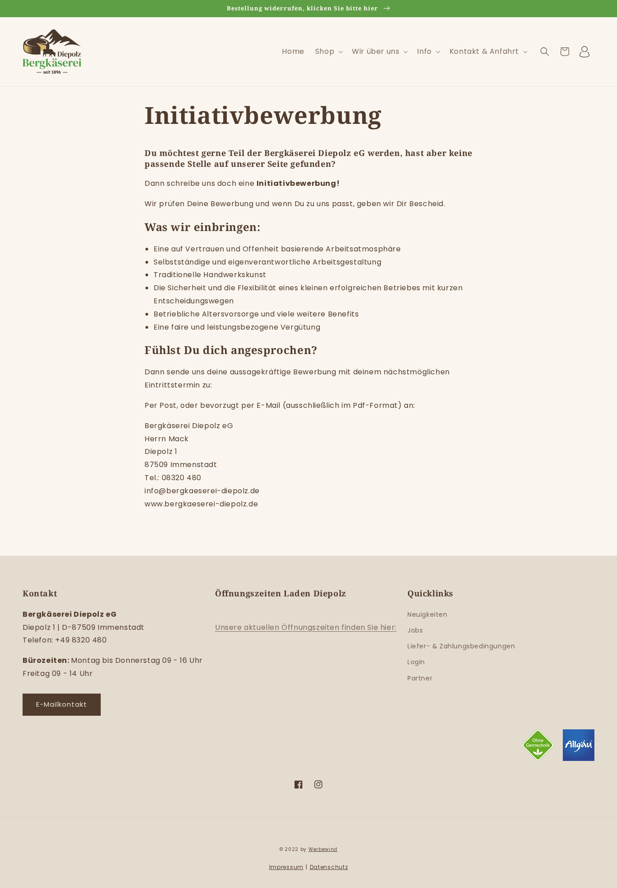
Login (416, 661)
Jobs (415, 630)
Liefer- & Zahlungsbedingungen (461, 646)
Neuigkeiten (427, 614)
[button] (328, 52)
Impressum (286, 867)
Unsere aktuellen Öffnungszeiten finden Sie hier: (306, 627)
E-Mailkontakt (61, 704)
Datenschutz (329, 867)
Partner (419, 678)
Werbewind (322, 849)
